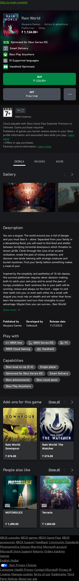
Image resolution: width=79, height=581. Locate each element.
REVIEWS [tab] (39, 161)
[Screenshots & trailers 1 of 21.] (29, 197)
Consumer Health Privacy (17, 569)
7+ (18, 110)
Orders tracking (54, 551)
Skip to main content (13, 2)
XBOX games (29, 537)
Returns (38, 551)
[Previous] (64, 174)
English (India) (9, 560)
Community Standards (64, 542)
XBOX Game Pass (49, 537)
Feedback (41, 542)
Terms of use (42, 574)
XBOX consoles (10, 537)
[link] (20, 434)
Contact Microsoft (46, 569)
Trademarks (58, 574)
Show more (9, 310)
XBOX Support (25, 542)
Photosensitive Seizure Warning (21, 547)
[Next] (72, 174)
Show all (54, 402)
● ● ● (70, 94)
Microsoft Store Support (16, 551)
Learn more (44, 146)
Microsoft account (55, 547)
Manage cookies (22, 574)
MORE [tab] (59, 161)
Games (4, 556)
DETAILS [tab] (19, 161)
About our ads (27, 579)
